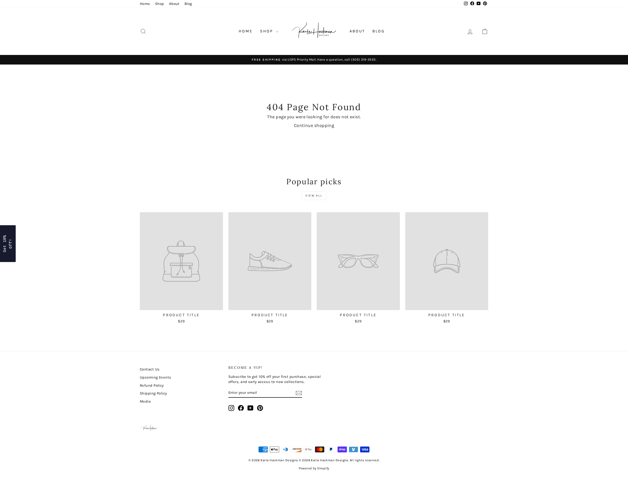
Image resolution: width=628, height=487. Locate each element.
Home (145, 3)
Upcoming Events (155, 377)
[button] (8, 243)
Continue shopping (314, 125)
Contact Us (150, 369)
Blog (188, 3)
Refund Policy (152, 385)
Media (145, 401)
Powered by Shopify (314, 468)
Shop (159, 3)
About (174, 3)
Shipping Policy (153, 393)
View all (313, 195)
